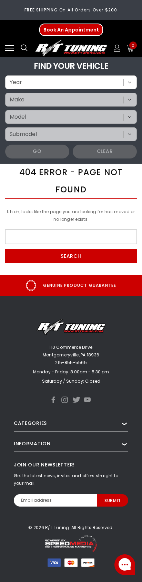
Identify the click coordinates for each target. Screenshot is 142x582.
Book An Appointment (71, 29)
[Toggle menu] (9, 48)
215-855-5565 (71, 362)
